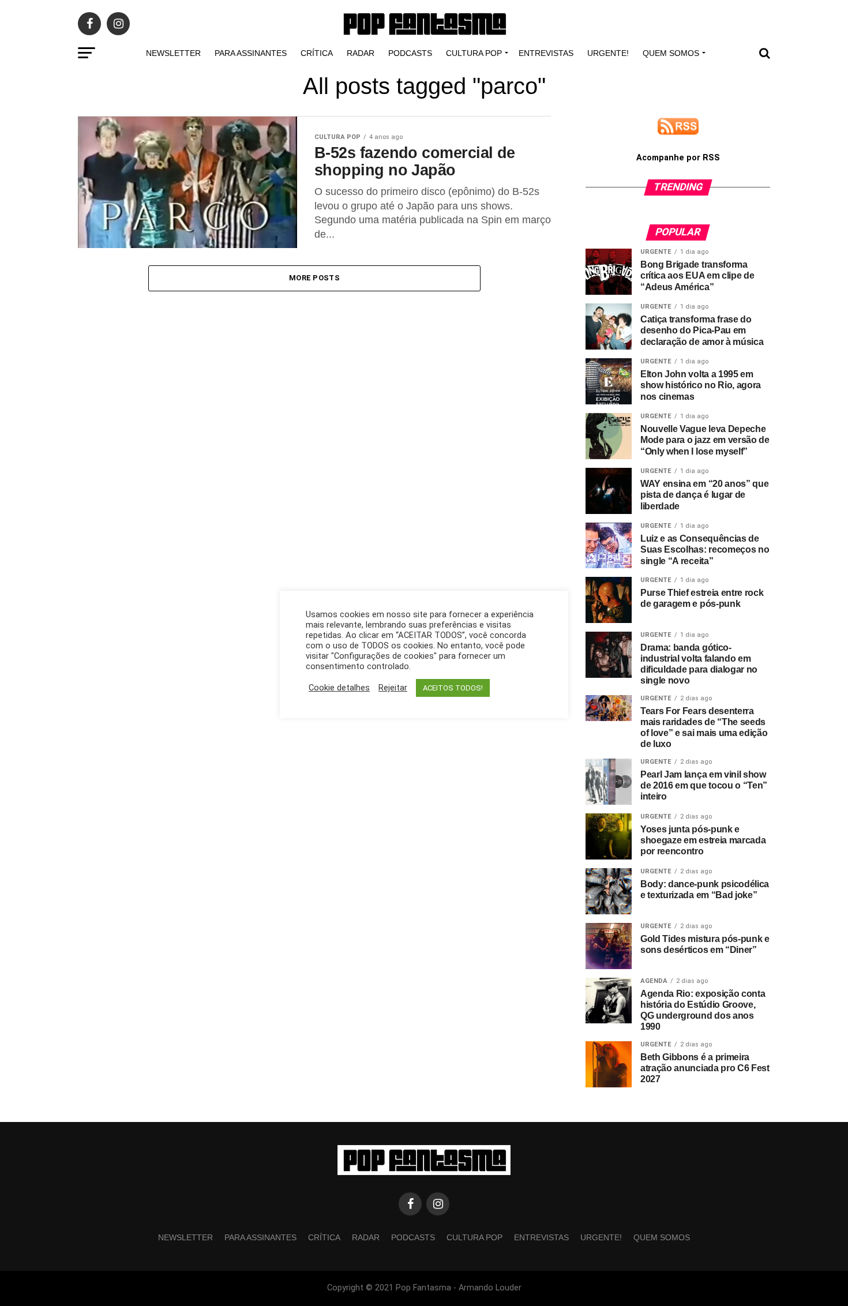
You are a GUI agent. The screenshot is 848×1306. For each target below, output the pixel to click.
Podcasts (410, 53)
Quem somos (671, 53)
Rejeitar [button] (392, 687)
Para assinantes (251, 53)
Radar (360, 53)
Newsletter (173, 53)
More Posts (314, 277)
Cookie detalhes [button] (339, 687)
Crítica (317, 53)
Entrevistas (546, 53)
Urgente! (608, 53)
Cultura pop (474, 53)
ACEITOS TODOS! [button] (453, 688)
